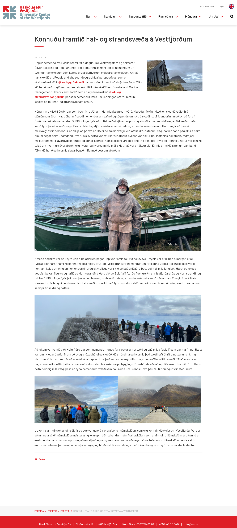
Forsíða (39, 510)
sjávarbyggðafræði (70, 82)
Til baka (40, 459)
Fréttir (52, 510)
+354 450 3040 (169, 524)
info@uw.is (191, 524)
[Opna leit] (232, 16)
